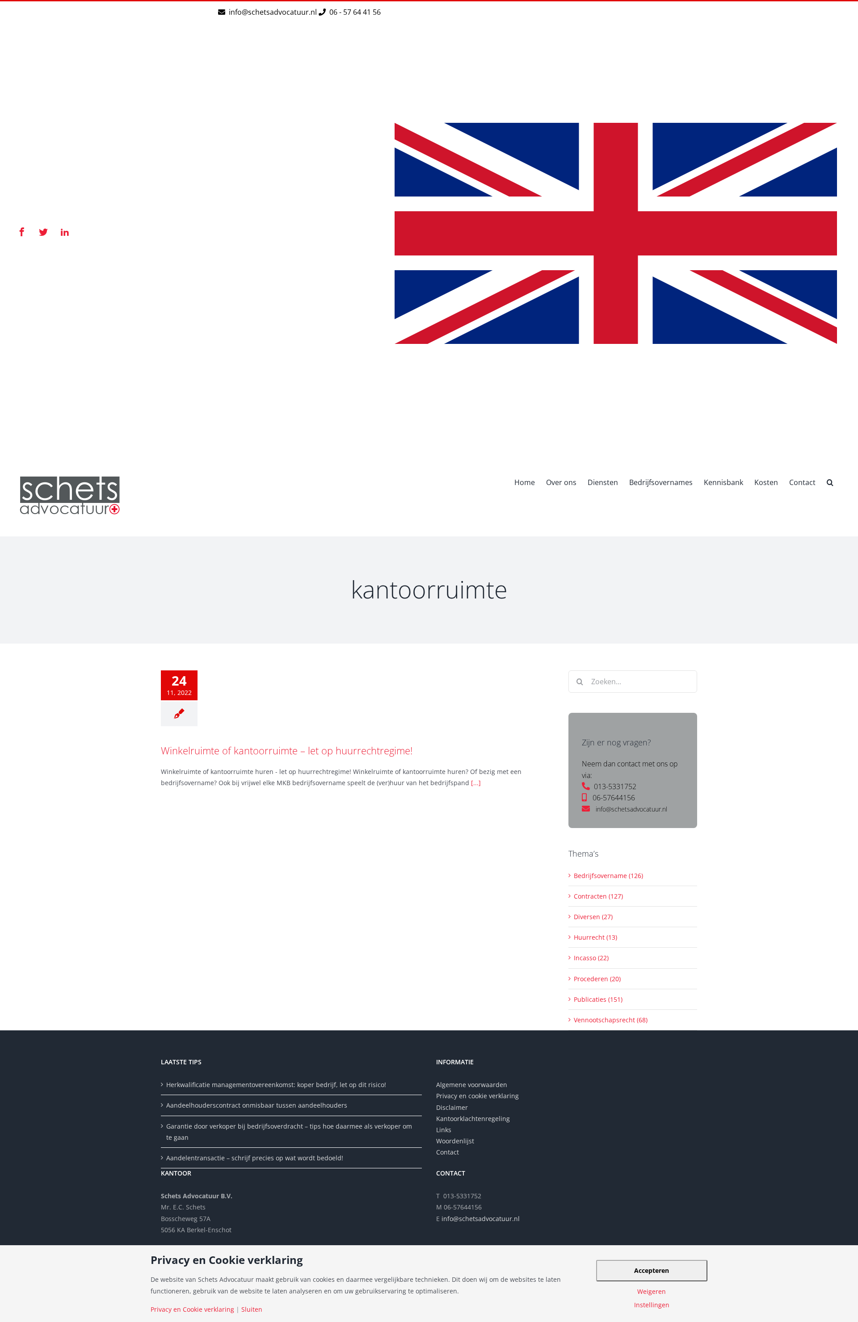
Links (443, 1129)
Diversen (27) (593, 916)
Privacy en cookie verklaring (477, 1096)
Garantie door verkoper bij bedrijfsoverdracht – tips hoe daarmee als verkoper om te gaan (289, 1132)
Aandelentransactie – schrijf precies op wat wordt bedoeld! (254, 1158)
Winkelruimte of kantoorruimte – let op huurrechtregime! (286, 750)
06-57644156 (614, 798)
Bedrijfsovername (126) (608, 875)
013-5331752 (615, 786)
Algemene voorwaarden (471, 1084)
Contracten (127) (598, 896)
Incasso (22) (591, 958)
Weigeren (651, 1292)
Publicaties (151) (598, 999)
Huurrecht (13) (595, 937)
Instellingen (651, 1305)
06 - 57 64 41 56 (354, 12)
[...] (476, 782)
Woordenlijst (455, 1141)
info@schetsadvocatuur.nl (274, 12)
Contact (447, 1152)
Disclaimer (453, 1107)
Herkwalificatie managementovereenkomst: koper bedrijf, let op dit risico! (276, 1084)
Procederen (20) (597, 979)
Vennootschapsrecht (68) (611, 1020)
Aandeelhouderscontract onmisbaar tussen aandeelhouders (256, 1105)
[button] (830, 481)
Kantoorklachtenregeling (473, 1118)
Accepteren (651, 1270)
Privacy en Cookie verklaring (192, 1309)
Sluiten (251, 1309)
